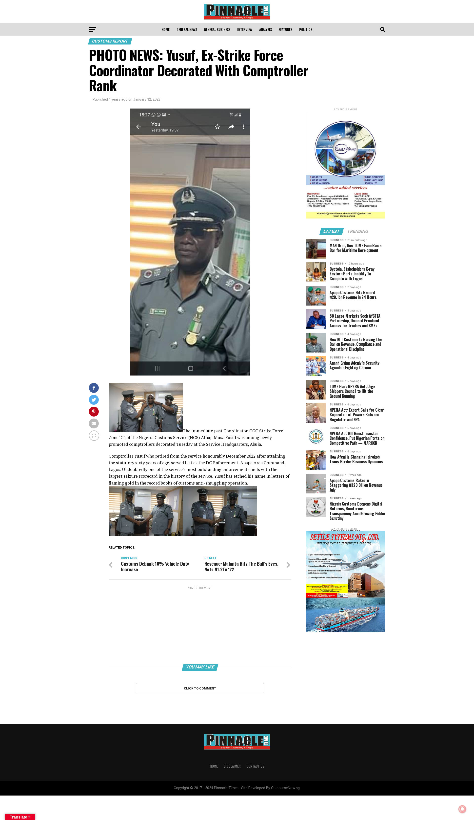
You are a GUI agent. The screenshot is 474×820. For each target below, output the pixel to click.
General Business (217, 29)
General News (187, 29)
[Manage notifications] (462, 809)
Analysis (265, 29)
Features (285, 29)
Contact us (255, 766)
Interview (244, 29)
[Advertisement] (200, 625)
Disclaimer (232, 766)
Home (166, 29)
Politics (305, 29)
